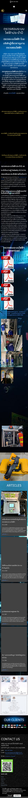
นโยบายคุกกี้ (4, 793)
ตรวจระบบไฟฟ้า (13, 63)
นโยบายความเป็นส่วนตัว (16, 791)
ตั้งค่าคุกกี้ (10, 795)
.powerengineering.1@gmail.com (14, 753)
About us (3, 779)
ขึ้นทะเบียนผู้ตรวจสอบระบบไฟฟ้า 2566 (14, 315)
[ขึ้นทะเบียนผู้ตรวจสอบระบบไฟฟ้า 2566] (7, 303)
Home (2, 777)
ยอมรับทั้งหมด (17, 795)
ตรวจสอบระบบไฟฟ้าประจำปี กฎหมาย (9, 312)
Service (2, 783)
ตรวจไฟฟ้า (12, 93)
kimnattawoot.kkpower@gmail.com (14, 754)
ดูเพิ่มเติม (4, 534)
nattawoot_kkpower (10, 756)
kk (5, 753)
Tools (2, 781)
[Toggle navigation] (26, 10)
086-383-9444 (9, 750)
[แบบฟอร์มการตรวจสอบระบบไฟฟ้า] (7, 276)
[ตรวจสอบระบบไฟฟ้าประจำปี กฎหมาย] (7, 262)
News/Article (4, 785)
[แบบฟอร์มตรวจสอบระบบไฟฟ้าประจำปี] (7, 289)
